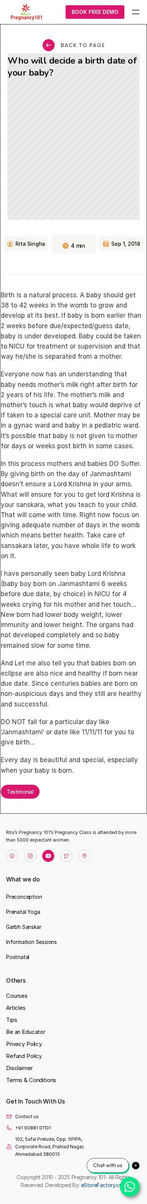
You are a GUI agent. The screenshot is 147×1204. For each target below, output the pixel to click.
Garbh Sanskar (23, 927)
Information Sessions (31, 942)
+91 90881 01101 (33, 1128)
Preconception (24, 896)
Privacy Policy (24, 1043)
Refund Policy (24, 1055)
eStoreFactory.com (103, 1185)
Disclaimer (19, 1068)
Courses (17, 995)
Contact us (27, 1116)
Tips (11, 1019)
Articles (16, 1007)
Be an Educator (25, 1031)
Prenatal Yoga (23, 912)
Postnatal (17, 957)
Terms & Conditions (31, 1080)
